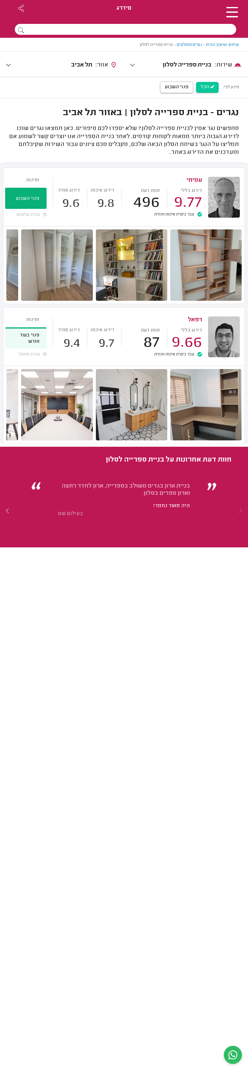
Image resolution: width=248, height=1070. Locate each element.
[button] (7, 510)
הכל (205, 87)
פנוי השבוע (176, 87)
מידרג (123, 8)
